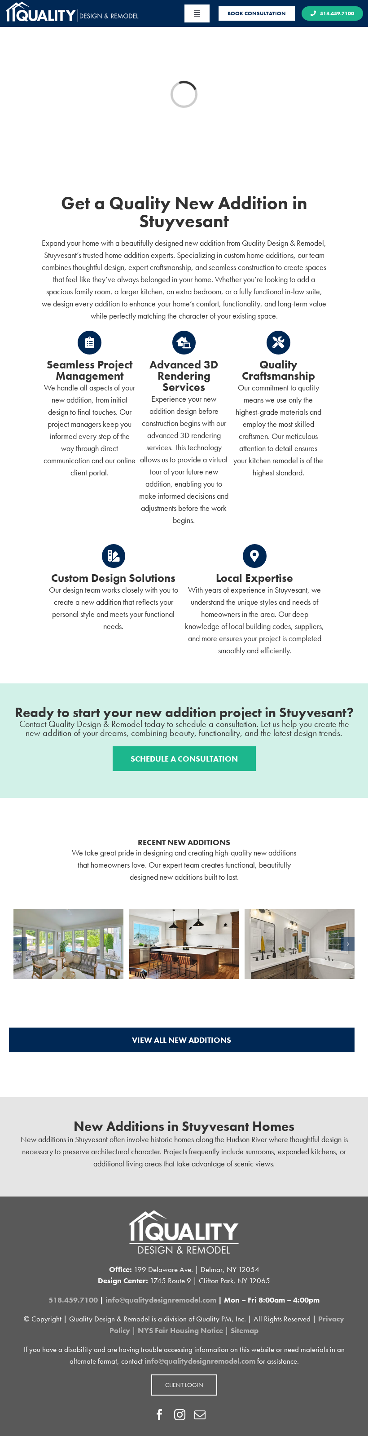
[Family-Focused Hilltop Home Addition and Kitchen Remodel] (184, 914)
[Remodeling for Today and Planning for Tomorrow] (68, 914)
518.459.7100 (73, 1300)
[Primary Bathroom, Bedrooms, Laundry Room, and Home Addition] (300, 914)
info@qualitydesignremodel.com (160, 1300)
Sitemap (244, 1330)
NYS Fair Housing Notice (180, 1330)
